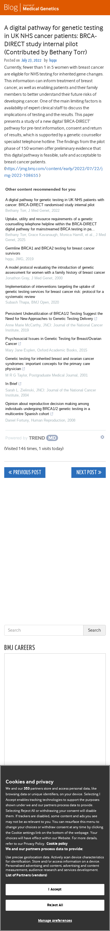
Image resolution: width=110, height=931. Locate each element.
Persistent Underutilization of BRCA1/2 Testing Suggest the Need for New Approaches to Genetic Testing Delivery (54, 316)
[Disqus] (55, 552)
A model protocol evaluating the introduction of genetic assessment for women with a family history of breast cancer (55, 270)
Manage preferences (55, 921)
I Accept (54, 889)
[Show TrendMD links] (102, 437)
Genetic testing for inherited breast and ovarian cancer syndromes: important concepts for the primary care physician (49, 364)
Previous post (27, 472)
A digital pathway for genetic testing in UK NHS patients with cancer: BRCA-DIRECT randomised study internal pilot (54, 202)
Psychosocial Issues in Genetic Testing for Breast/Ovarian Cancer (53, 341)
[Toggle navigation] (99, 7)
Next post (86, 472)
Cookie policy (57, 844)
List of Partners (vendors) (26, 875)
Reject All (55, 905)
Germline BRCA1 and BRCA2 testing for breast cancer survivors (49, 250)
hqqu (53, 60)
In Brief (11, 384)
